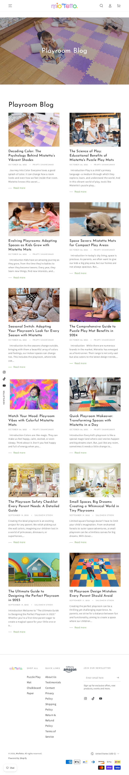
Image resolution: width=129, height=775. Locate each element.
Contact (50, 688)
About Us (50, 677)
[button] (101, 5)
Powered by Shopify (17, 758)
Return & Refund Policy (50, 720)
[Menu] (10, 5)
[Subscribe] (119, 677)
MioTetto (20, 753)
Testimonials (53, 682)
